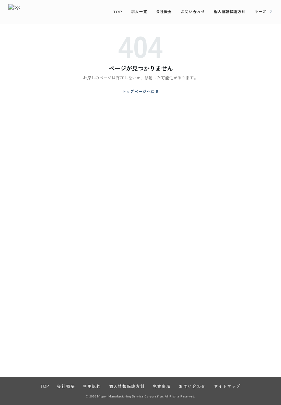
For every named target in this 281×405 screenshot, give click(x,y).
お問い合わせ (193, 11)
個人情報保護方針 (230, 11)
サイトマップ (227, 386)
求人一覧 (139, 11)
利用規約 (92, 386)
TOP (117, 11)
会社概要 (164, 11)
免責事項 (162, 386)
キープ (260, 11)
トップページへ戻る (140, 91)
